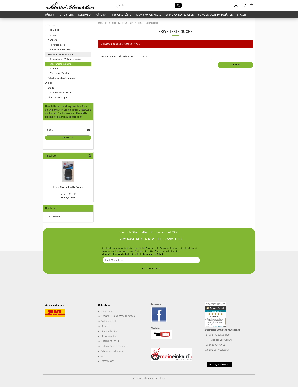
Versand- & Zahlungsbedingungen (118, 316)
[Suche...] (178, 5)
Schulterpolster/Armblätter (215, 14)
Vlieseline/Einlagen (57, 97)
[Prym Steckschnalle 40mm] (68, 171)
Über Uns (105, 326)
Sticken (241, 14)
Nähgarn (101, 14)
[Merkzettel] (244, 5)
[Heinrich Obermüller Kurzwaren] (71, 5)
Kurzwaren (84, 14)
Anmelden (68, 138)
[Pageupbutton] (289, 382)
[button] (236, 5)
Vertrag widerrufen (219, 364)
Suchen (235, 64)
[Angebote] (90, 156)
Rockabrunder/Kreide (148, 14)
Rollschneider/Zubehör (61, 64)
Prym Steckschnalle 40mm (68, 187)
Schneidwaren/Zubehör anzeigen (66, 59)
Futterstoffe (66, 14)
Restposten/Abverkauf (59, 92)
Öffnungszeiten (108, 336)
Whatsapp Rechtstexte (112, 351)
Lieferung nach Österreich (114, 346)
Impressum (106, 311)
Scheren (54, 68)
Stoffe (50, 87)
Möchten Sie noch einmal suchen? (117, 56)
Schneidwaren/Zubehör (180, 14)
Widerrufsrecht (108, 321)
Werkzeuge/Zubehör (60, 73)
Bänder (49, 14)
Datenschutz (107, 361)
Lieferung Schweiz (110, 341)
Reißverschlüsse (121, 14)
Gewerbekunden (109, 331)
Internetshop (138, 378)
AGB (103, 356)
